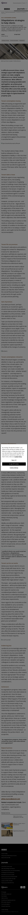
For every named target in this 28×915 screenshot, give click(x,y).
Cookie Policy (18, 457)
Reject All (14, 460)
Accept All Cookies (14, 464)
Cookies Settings (14, 467)
